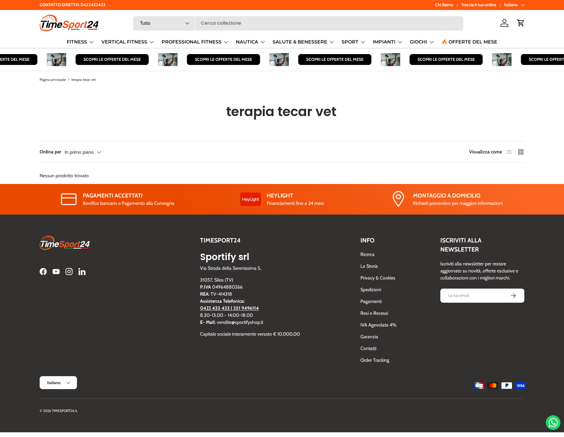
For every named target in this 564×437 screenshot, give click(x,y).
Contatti (368, 348)
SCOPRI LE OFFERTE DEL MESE (109, 59)
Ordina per (50, 152)
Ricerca (367, 254)
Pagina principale (53, 79)
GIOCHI (418, 42)
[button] (520, 22)
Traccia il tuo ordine (478, 4)
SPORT (350, 42)
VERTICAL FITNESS (124, 42)
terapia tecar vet (83, 79)
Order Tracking (374, 360)
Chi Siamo (444, 4)
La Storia (369, 266)
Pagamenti (371, 301)
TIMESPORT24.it (64, 410)
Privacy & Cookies (377, 278)
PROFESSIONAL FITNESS (191, 42)
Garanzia (369, 336)
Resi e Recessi (374, 313)
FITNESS (77, 42)
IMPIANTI (384, 42)
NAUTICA (247, 42)
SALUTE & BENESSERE (300, 42)
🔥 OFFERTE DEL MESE (469, 42)
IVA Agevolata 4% (378, 325)
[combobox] (298, 23)
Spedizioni (370, 289)
